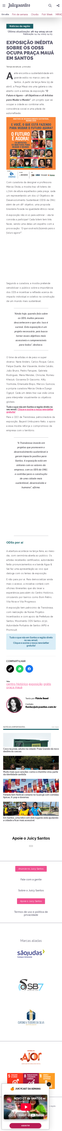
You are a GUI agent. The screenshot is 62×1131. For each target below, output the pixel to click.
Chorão (35, 14)
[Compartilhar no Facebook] (29, 669)
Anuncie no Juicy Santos (31, 869)
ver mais (55, 727)
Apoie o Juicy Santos (31, 901)
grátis (47, 684)
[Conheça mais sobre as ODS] (31, 1081)
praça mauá (14, 687)
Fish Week (47, 14)
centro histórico (17, 684)
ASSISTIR (25, 1126)
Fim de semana (20, 14)
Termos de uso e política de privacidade (31, 913)
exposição (36, 684)
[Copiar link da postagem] (10, 669)
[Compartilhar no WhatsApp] (20, 669)
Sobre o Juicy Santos (31, 890)
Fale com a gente (31, 879)
